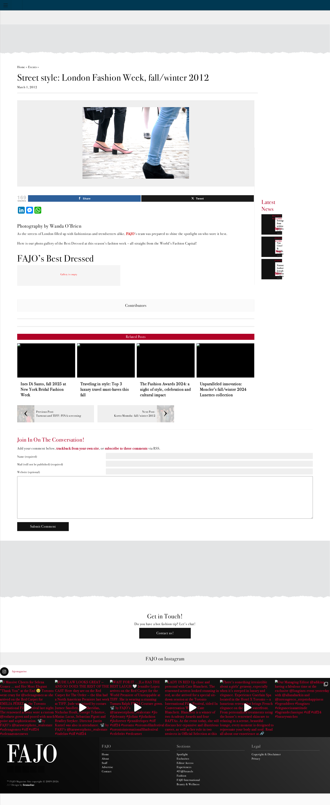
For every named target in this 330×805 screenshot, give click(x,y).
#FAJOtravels (185, 771)
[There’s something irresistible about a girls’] (247, 707)
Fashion (181, 775)
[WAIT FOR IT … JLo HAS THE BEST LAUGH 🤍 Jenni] (137, 707)
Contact (107, 771)
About (105, 758)
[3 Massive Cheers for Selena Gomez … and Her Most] (27, 707)
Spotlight (182, 754)
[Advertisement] (165, 39)
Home (21, 67)
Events (32, 67)
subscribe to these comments (126, 448)
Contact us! (165, 633)
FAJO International (188, 780)
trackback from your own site (77, 448)
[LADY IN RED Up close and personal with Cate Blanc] (192, 707)
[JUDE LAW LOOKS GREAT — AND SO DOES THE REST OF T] (82, 707)
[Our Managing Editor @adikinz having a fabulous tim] (302, 707)
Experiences (184, 767)
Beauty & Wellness (188, 784)
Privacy (256, 758)
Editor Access (185, 763)
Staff (104, 763)
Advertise (107, 767)
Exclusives (183, 758)
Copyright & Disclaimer (266, 754)
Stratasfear (28, 784)
